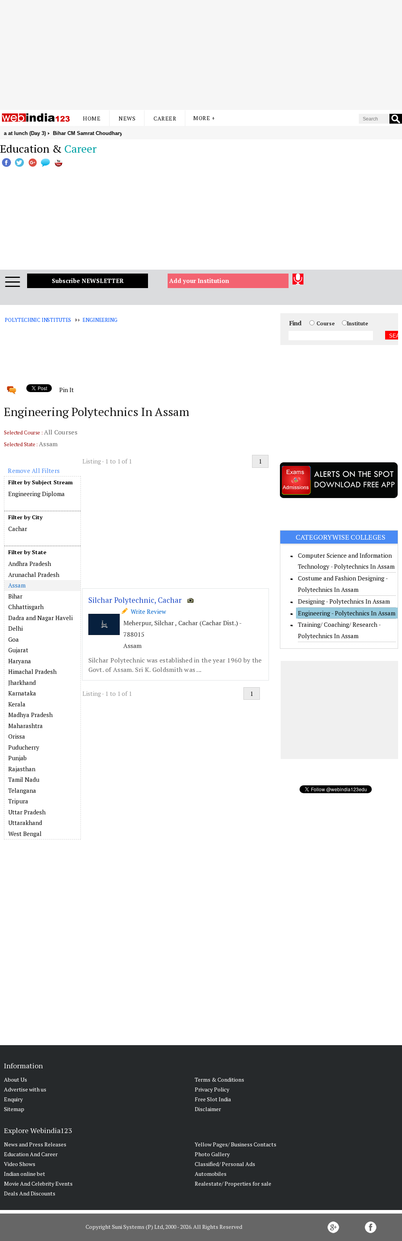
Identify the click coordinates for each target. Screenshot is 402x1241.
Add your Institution (199, 281)
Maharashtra (25, 726)
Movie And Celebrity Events (38, 1183)
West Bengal (25, 834)
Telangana (22, 790)
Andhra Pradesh (29, 564)
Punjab (17, 758)
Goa (13, 639)
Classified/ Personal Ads (225, 1164)
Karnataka (22, 693)
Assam (16, 585)
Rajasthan (21, 769)
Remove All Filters (34, 470)
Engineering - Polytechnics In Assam (346, 613)
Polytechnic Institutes (38, 319)
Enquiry (13, 1099)
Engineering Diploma (36, 494)
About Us (15, 1079)
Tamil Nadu (23, 779)
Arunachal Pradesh (33, 575)
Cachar (17, 529)
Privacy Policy (212, 1089)
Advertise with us (25, 1089)
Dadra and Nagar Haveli (40, 618)
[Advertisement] (201, 55)
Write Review (147, 611)
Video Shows (19, 1164)
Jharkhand (22, 682)
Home (91, 118)
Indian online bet (24, 1173)
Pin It (66, 390)
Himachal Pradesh (32, 671)
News (127, 118)
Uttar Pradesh (27, 812)
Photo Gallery (212, 1154)
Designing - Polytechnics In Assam (344, 601)
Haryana (19, 661)
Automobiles (211, 1173)
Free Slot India (213, 1099)
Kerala (17, 704)
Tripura (18, 801)
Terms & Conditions (219, 1079)
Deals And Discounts (29, 1193)
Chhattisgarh (26, 607)
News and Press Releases (35, 1144)
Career (164, 118)
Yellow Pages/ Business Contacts (235, 1144)
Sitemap (14, 1109)
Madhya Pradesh (30, 715)
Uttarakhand (25, 823)
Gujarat (18, 650)
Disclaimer (208, 1109)
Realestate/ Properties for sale (233, 1183)
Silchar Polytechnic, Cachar (135, 600)
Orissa (16, 736)
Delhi (15, 628)
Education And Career (31, 1154)
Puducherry (23, 747)
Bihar (15, 596)
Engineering (99, 319)
